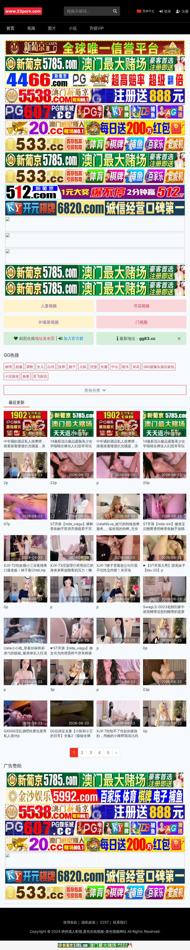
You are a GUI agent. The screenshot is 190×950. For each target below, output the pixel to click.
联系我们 (120, 922)
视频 (31, 28)
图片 (52, 28)
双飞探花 (40, 376)
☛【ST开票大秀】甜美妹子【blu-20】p (164, 567)
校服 (19, 367)
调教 (29, 367)
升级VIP (97, 28)
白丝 (51, 367)
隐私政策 (88, 922)
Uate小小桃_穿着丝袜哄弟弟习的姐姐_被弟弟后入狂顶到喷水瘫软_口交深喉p (25, 650)
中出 (114, 367)
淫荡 (93, 367)
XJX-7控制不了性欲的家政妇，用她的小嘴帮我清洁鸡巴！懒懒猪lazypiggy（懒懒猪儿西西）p (117, 733)
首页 (10, 28)
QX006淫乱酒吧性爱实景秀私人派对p (25, 733)
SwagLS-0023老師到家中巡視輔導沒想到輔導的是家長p (164, 609)
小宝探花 (12, 376)
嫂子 (72, 367)
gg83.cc (147, 338)
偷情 (8, 367)
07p (7, 524)
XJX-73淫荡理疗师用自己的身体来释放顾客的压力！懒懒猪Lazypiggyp (72, 567)
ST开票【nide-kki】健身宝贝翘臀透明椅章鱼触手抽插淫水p (164, 526)
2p (6, 483)
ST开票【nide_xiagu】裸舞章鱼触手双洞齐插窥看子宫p (71, 526)
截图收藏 (37, 338)
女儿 (40, 367)
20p (146, 483)
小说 (73, 28)
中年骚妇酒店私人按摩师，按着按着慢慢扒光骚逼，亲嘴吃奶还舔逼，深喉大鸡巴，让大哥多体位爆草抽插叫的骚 (24, 443)
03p (146, 689)
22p (53, 483)
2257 (104, 922)
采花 (136, 367)
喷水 (125, 367)
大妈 (82, 367)
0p (6, 607)
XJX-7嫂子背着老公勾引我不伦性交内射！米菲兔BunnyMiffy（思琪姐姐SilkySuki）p (117, 567)
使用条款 (70, 922)
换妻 (26, 376)
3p (52, 689)
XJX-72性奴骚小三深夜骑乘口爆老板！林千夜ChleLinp (25, 567)
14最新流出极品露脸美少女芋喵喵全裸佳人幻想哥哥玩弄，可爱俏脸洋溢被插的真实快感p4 (71, 443)
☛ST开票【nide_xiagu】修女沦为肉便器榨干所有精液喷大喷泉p (71, 650)
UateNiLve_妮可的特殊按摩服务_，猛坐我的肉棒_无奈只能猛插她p (118, 526)
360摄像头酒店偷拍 (158, 367)
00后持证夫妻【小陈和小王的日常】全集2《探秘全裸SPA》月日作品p (71, 733)
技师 (61, 367)
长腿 (104, 367)
